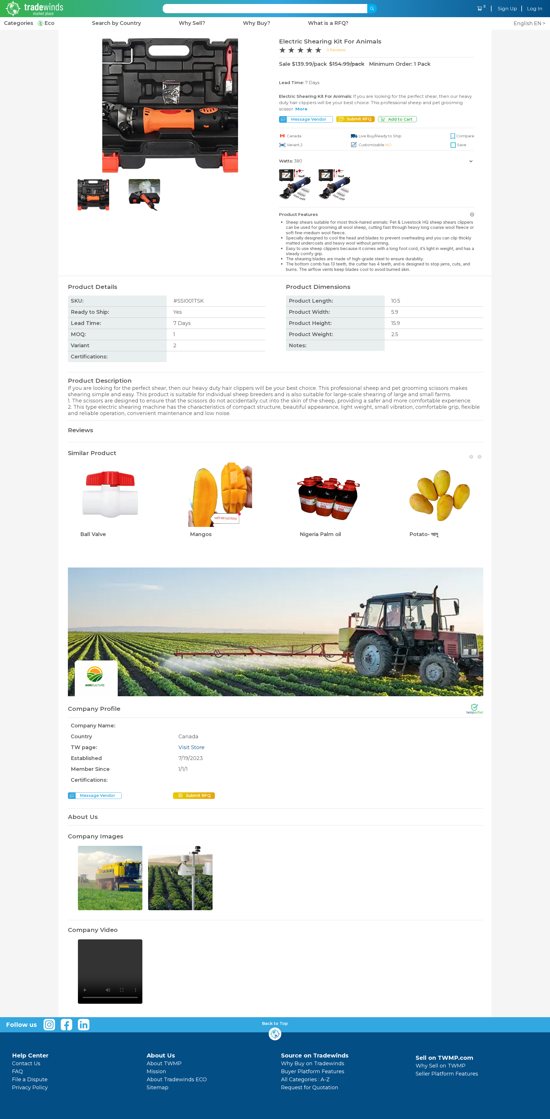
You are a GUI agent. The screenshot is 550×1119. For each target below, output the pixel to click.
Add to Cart (400, 119)
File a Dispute (30, 1079)
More (301, 109)
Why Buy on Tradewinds (312, 1063)
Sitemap (157, 1087)
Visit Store (191, 747)
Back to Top (275, 1023)
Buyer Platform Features (312, 1071)
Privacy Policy (30, 1087)
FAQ (17, 1071)
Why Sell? (192, 23)
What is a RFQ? (328, 23)
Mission (156, 1071)
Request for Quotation (309, 1087)
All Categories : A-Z (305, 1079)
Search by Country (116, 23)
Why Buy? (256, 23)
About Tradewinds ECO (177, 1079)
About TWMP (164, 1063)
